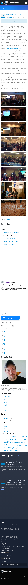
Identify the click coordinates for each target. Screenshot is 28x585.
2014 (4, 347)
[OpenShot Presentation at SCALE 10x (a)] (13, 99)
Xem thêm (3, 472)
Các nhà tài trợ (6, 561)
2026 (4, 331)
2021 (4, 338)
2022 (4, 336)
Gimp (5, 400)
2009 (4, 353)
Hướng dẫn (6, 420)
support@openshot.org (7, 548)
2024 (4, 334)
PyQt (4, 408)
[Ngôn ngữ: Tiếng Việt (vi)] (26, 3)
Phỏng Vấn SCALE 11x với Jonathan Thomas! (12, 241)
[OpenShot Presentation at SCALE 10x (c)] (13, 129)
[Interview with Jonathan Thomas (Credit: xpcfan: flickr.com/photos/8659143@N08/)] (13, 190)
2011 (4, 351)
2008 (4, 354)
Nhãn (3, 422)
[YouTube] (9, 558)
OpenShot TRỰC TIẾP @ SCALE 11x (10, 244)
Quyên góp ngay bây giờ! (11, 318)
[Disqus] (14, 263)
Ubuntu (5, 411)
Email (4, 550)
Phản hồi (5, 426)
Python (5, 410)
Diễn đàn (7, 550)
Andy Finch (7, 32)
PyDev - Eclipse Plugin (8, 407)
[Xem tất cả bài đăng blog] (18, 455)
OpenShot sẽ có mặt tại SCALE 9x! (10, 239)
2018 (4, 342)
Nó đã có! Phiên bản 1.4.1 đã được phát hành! (10, 232)
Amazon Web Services (8, 396)
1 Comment (8, 219)
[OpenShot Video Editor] (11, 2)
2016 (4, 344)
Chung (5, 416)
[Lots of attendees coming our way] (13, 144)
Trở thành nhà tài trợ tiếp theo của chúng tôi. (10, 564)
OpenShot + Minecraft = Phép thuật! (8, 226)
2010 (4, 352)
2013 (4, 348)
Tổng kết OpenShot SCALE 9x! (9, 238)
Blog (2, 8)
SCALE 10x (12, 24)
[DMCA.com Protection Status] (5, 552)
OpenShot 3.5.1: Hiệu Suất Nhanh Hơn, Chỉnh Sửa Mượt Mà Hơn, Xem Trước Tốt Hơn (16, 462)
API (4, 425)
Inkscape (5, 402)
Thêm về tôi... (14, 390)
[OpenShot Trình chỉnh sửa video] (6, 571)
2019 (4, 340)
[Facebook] (2, 558)
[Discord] (7, 558)
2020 (4, 339)
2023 (4, 335)
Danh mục (4, 414)
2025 (4, 332)
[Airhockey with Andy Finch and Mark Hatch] (13, 159)
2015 (4, 345)
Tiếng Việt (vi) (6, 578)
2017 (4, 343)
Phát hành (6, 418)
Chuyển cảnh (6, 429)
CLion (5, 397)
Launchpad (6, 404)
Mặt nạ (5, 428)
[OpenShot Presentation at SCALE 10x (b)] (13, 114)
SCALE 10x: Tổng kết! (14, 15)
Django (5, 399)
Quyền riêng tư (18, 576)
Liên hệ (3, 544)
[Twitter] (4, 558)
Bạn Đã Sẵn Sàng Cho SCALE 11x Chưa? (11, 243)
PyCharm (5, 405)
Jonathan (10, 17)
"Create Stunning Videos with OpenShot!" (15, 48)
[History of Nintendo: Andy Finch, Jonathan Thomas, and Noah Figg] (13, 174)
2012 (4, 349)
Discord (11, 550)
